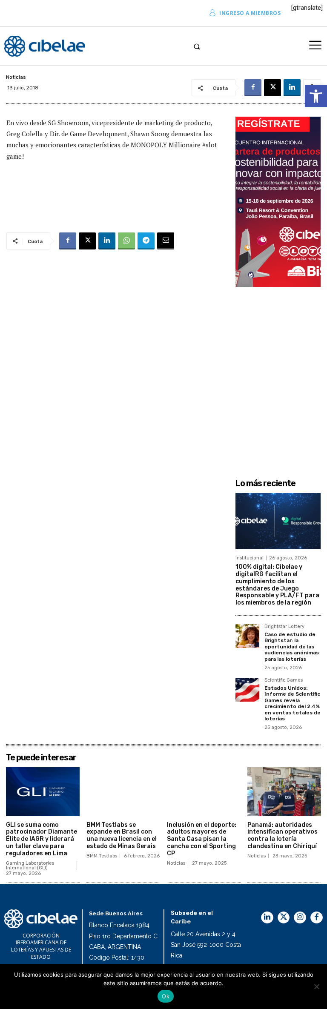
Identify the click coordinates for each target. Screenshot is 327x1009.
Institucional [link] (249, 558)
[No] (316, 986)
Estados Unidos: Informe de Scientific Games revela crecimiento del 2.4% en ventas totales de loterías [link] (292, 703)
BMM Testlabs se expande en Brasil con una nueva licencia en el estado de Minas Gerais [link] (121, 835)
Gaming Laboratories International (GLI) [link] (30, 865)
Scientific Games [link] (283, 680)
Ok (165, 996)
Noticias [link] (16, 77)
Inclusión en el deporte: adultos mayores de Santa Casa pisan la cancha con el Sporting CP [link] (201, 839)
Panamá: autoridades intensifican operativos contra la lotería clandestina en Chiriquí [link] (282, 835)
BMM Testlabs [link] (101, 856)
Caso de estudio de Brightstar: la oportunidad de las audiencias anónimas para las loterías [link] (291, 646)
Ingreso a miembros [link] (250, 13)
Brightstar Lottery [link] (284, 626)
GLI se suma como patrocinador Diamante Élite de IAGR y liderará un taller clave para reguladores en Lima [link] (41, 839)
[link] (316, 96)
